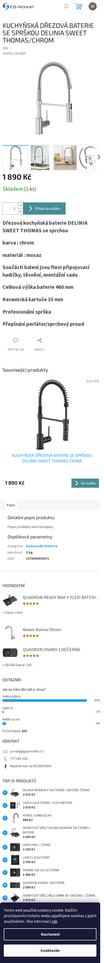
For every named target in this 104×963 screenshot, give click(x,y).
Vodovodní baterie (42, 546)
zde (54, 921)
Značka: (14, 53)
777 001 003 (19, 758)
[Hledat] (66, 6)
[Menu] (93, 6)
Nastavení (50, 934)
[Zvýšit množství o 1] (20, 206)
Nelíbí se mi (11, 719)
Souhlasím (50, 950)
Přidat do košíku (47, 208)
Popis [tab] (11, 505)
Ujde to (8, 708)
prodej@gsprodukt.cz (26, 751)
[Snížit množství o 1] (20, 211)
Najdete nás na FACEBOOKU (30, 766)
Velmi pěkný (12, 696)
